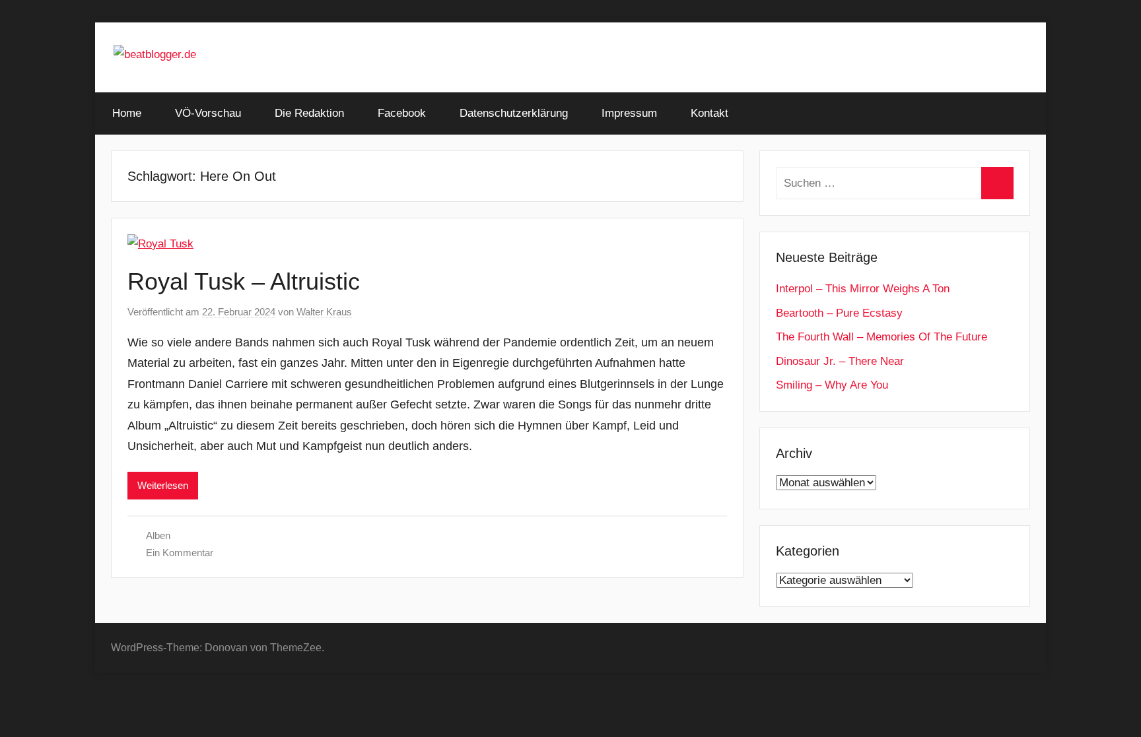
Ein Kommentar (179, 552)
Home (126, 113)
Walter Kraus (324, 311)
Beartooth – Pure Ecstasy (839, 313)
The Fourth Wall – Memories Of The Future (881, 337)
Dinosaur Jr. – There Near (840, 361)
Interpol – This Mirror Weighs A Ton (863, 288)
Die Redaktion (309, 113)
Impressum (629, 113)
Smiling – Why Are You (832, 385)
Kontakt (709, 113)
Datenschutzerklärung (514, 113)
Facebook (402, 113)
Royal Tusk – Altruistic (243, 281)
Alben (158, 535)
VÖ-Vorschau (208, 113)
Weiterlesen (162, 485)
